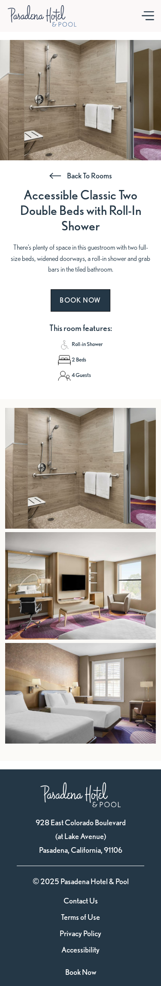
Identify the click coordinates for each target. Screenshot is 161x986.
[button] (147, 16)
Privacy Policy (80, 933)
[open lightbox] (80, 468)
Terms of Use (80, 917)
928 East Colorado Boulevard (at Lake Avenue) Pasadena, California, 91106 (81, 836)
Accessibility (80, 950)
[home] (42, 16)
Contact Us (81, 901)
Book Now (80, 972)
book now (80, 300)
